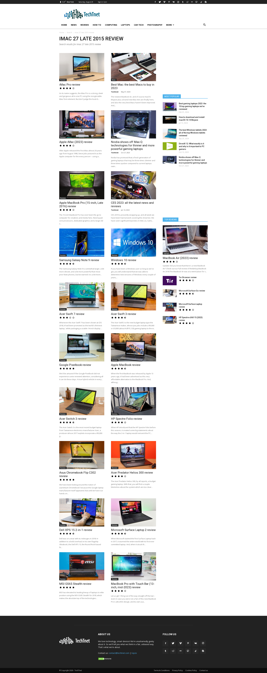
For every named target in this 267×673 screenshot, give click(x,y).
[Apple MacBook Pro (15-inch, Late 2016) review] (81, 185)
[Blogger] (206, 2)
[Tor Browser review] (170, 280)
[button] (204, 25)
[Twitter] (160, 2)
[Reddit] (187, 2)
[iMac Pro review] (81, 67)
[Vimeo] (164, 2)
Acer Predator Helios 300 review (132, 472)
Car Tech (139, 25)
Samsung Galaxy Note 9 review (79, 260)
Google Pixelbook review (75, 365)
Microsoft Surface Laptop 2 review (133, 530)
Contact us (203, 670)
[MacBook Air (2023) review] (185, 240)
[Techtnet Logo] (75, 644)
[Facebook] (155, 2)
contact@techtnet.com (119, 653)
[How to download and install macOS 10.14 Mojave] (170, 120)
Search (69, 32)
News (74, 25)
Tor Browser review (187, 277)
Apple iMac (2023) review (75, 142)
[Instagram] (178, 2)
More (169, 25)
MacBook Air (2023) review (180, 258)
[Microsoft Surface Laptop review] (170, 307)
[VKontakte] (173, 2)
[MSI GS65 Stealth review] (81, 566)
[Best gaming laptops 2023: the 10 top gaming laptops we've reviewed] (170, 106)
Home (64, 25)
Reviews (85, 25)
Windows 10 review (123, 260)
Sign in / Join (102, 2)
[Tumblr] (183, 2)
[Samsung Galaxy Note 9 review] (81, 243)
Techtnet (114, 92)
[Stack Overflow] (201, 2)
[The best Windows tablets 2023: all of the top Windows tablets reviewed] (170, 134)
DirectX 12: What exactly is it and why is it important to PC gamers (191, 146)
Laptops (125, 25)
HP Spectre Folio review (126, 418)
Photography (154, 25)
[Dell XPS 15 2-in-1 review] (81, 512)
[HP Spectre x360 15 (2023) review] (170, 320)
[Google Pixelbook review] (81, 347)
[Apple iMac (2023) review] (81, 124)
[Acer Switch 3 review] (81, 401)
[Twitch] (196, 2)
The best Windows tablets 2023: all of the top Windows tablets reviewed (193, 133)
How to (97, 25)
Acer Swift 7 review (71, 314)
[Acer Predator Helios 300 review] (133, 455)
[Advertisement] (185, 193)
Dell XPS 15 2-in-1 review (75, 530)
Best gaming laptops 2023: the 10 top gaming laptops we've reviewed (192, 106)
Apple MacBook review (125, 365)
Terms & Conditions (162, 670)
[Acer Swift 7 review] (81, 296)
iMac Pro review (69, 84)
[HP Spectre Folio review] (133, 401)
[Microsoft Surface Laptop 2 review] (133, 512)
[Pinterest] (169, 2)
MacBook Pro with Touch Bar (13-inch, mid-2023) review (132, 585)
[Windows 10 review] (133, 243)
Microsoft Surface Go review (192, 291)
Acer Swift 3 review (123, 314)
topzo (134, 653)
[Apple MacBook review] (133, 347)
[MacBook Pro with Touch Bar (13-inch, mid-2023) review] (133, 566)
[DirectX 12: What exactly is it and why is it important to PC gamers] (170, 146)
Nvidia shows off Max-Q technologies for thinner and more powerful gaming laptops (132, 145)
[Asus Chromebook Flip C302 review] (81, 455)
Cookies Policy (191, 670)
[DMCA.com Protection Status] (105, 659)
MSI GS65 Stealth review (75, 583)
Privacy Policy (177, 670)
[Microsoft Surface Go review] (170, 293)
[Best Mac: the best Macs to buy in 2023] (133, 67)
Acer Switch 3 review (72, 418)
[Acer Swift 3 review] (133, 296)
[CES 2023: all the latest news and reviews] (133, 185)
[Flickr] (192, 2)
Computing (111, 25)
